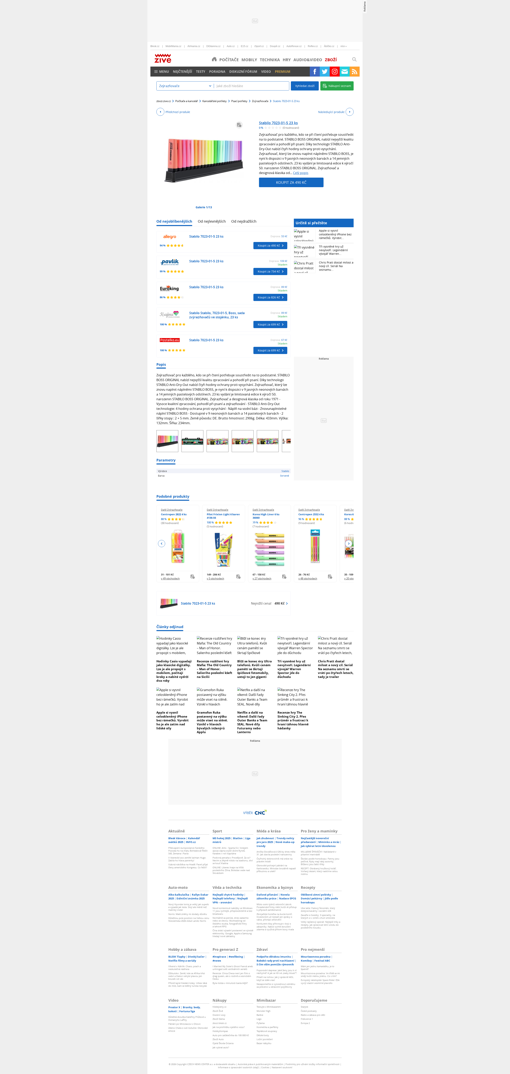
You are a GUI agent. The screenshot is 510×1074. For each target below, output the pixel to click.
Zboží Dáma (219, 1018)
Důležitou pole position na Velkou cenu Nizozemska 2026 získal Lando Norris (188, 919)
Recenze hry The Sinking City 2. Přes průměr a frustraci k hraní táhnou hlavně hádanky (293, 720)
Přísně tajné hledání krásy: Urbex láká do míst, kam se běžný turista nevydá (187, 984)
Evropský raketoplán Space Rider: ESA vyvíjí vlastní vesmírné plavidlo (320, 981)
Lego (259, 1018)
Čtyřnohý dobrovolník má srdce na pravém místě (274, 860)
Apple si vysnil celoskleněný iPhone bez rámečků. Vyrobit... (335, 234)
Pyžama (261, 1023)
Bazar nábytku (264, 1043)
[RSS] (355, 72)
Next (348, 543)
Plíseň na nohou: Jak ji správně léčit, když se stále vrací (275, 978)
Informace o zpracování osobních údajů (238, 1067)
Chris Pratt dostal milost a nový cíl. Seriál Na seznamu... (336, 266)
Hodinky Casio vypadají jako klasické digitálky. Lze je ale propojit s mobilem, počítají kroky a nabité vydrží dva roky (174, 671)
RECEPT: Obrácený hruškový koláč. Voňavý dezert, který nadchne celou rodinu (319, 871)
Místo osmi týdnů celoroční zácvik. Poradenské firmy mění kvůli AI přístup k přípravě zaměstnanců (277, 907)
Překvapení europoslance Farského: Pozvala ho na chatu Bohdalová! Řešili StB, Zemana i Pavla (188, 850)
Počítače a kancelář (186, 101)
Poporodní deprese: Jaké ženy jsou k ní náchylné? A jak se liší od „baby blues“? (277, 972)
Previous (161, 543)
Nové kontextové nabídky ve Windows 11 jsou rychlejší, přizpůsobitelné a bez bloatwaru (232, 911)
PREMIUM (282, 71)
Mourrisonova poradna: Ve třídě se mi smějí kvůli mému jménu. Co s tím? (320, 975)
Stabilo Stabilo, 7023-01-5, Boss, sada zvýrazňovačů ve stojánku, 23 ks (217, 315)
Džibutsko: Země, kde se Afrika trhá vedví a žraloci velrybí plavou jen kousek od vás (186, 976)
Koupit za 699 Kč (269, 324)
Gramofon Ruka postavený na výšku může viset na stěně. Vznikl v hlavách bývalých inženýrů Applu (212, 722)
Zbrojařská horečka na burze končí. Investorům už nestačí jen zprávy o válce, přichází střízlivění (274, 917)
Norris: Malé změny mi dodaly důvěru (187, 914)
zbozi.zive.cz (163, 101)
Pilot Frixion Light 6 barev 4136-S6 (223, 515)
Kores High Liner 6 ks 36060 (266, 515)
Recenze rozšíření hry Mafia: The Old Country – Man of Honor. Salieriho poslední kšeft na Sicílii (214, 669)
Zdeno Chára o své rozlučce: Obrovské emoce (188, 1029)
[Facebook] (315, 72)
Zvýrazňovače (260, 101)
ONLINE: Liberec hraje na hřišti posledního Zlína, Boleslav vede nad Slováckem (231, 870)
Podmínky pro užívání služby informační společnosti (312, 1064)
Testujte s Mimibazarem (269, 1006)
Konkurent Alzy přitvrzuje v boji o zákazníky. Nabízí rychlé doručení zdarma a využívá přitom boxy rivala (275, 926)
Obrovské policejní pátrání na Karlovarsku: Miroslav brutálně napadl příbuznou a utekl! (276, 868)
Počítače (229, 59)
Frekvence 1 (307, 1018)
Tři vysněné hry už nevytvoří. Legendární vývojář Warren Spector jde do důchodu (294, 669)
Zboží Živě (218, 1010)
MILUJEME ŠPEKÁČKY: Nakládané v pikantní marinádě (318, 853)
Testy (200, 71)
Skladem (282, 264)
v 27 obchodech (262, 578)
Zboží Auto (218, 1039)
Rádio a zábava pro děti (313, 1014)
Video (266, 71)
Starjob (304, 1006)
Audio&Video (307, 59)
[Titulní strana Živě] (214, 59)
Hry (287, 59)
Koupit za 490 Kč (291, 182)
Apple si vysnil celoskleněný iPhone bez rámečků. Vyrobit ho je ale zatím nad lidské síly (172, 720)
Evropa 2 (305, 1023)
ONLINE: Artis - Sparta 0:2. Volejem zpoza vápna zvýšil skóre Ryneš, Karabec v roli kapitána (230, 850)
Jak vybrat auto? (221, 1047)
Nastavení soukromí (282, 1067)
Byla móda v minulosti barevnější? (230, 983)
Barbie (260, 1014)
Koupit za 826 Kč (269, 297)
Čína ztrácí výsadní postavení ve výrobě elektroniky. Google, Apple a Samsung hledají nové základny (233, 933)
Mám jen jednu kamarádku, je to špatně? (317, 968)
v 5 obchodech (215, 578)
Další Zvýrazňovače (171, 509)
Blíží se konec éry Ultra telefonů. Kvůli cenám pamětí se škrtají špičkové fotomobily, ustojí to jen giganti (254, 669)
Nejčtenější (182, 71)
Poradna (217, 71)
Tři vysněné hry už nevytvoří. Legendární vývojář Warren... (333, 250)
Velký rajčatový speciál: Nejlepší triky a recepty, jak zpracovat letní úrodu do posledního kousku (320, 924)
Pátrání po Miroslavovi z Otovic (184, 1023)
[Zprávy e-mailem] (345, 72)
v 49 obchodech (170, 578)
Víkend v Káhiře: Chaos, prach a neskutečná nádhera (184, 968)
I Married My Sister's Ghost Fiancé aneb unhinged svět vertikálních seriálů (233, 968)
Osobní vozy (219, 1014)
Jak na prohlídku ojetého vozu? (229, 1027)
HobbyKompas (220, 1031)
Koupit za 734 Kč (269, 271)
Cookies (265, 1067)
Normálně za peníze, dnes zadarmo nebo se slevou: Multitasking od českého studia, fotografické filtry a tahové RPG (231, 922)
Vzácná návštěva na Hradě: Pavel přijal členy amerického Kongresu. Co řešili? (188, 866)
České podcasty (309, 1010)
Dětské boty (263, 1035)
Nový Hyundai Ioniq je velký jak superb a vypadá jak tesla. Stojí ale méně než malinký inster (188, 907)
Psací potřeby (239, 101)
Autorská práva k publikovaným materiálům (260, 1064)
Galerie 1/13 (204, 207)
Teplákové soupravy (267, 1031)
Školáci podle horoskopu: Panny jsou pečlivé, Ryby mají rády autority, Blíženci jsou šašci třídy (320, 861)
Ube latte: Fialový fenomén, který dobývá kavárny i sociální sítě (318, 909)
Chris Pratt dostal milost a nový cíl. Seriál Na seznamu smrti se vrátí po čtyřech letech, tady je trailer (335, 669)
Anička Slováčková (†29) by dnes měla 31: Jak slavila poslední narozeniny (276, 853)
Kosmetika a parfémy (267, 1027)
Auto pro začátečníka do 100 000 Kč (231, 1035)
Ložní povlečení (265, 1039)
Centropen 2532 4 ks (311, 514)
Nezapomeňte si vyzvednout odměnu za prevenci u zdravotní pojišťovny (276, 985)
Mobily (249, 59)
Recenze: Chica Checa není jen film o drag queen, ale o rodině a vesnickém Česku (232, 976)
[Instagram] (335, 72)
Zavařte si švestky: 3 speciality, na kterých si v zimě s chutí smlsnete (318, 916)
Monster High (264, 1010)
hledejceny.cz (219, 1006)
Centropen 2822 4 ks (173, 514)
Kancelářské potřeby (214, 101)
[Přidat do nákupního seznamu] (239, 125)
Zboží (331, 59)
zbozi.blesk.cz (220, 1023)
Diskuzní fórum (243, 71)
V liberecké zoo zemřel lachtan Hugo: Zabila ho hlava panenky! (187, 859)
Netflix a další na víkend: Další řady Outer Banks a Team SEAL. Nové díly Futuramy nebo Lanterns (252, 722)
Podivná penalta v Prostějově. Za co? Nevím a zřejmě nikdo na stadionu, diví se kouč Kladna (233, 860)
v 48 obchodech (307, 578)
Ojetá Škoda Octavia (223, 1043)
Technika (270, 59)
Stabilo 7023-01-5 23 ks (278, 122)
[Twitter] (325, 72)
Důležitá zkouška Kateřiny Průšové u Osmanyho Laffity (187, 1018)
